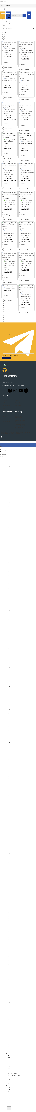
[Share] (2, 454)
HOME (9, 17)
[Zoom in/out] (5, 454)
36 (4, 36)
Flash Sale (18, 403)
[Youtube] (21, 390)
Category (6, 403)
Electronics (6, 406)
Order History (7, 419)
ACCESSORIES (9, 25)
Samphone (3, 1)
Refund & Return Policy (20, 421)
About (4, 408)
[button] (7, 67)
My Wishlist (6, 422)
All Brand (18, 406)
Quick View (6, 46)
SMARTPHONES (9, 1059)
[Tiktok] (26, 390)
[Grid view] (2, 25)
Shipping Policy (20, 425)
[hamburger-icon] (3, 13)
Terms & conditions (18, 417)
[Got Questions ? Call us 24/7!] (5, 370)
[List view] (3, 25)
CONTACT (9, 1099)
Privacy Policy (19, 427)
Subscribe (6, 358)
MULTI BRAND (9, 1090)
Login (2, 5)
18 (4, 34)
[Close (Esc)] (0, 454)
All (4, 38)
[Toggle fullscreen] (4, 454)
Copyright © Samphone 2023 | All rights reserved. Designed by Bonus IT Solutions (16, 433)
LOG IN (6, 62)
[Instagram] (15, 390)
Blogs (17, 400)
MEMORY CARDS (15, 1076)
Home (5, 400)
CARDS (9, 1068)
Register (8, 5)
